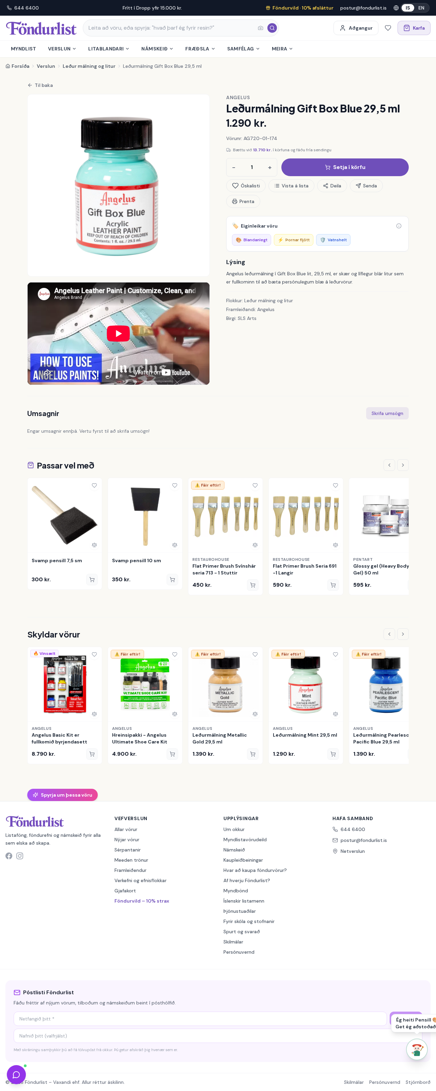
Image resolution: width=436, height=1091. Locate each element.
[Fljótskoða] (35, 545)
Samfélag (240, 49)
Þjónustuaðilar (239, 911)
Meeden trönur (131, 860)
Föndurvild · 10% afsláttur (302, 8)
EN (421, 8)
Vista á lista (295, 186)
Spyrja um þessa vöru (66, 795)
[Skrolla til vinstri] (389, 465)
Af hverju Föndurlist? (246, 880)
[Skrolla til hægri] (403, 465)
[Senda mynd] (260, 28)
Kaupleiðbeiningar (243, 860)
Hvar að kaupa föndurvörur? (255, 870)
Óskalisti (250, 186)
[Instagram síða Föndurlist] (19, 855)
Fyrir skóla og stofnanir (249, 921)
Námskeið (154, 49)
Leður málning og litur (89, 66)
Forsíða (20, 66)
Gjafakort (125, 891)
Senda (370, 186)
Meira (279, 49)
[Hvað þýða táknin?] (399, 226)
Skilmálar (233, 942)
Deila (335, 186)
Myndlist (23, 49)
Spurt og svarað (241, 931)
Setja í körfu (349, 167)
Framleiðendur (130, 870)
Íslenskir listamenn (243, 901)
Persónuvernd (238, 952)
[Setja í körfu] (92, 579)
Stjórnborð (418, 1082)
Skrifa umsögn (387, 413)
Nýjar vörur (126, 839)
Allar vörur (125, 829)
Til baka (44, 85)
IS (408, 8)
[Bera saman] (94, 545)
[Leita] (272, 28)
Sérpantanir (127, 850)
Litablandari (106, 49)
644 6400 (26, 8)
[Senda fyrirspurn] (16, 1074)
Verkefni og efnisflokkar (140, 880)
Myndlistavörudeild (245, 839)
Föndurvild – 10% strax (141, 901)
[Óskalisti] (388, 28)
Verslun (59, 49)
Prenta (246, 201)
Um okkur (234, 829)
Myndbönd (235, 891)
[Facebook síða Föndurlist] (8, 855)
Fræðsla (197, 49)
